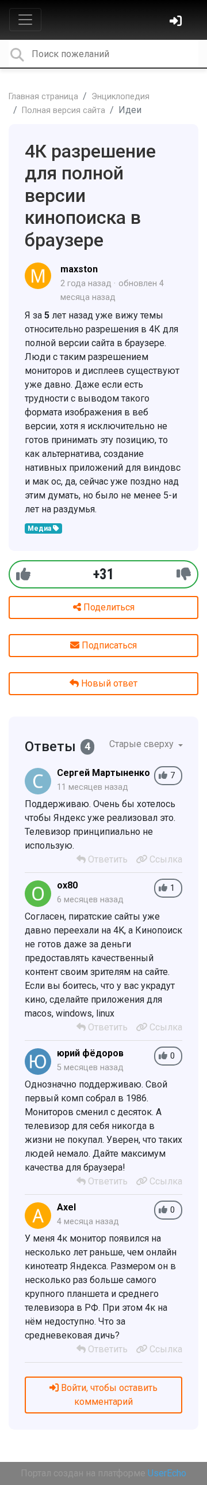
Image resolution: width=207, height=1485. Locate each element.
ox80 (67, 885)
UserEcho (167, 1473)
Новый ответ (108, 683)
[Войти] (177, 22)
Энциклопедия (120, 97)
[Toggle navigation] (25, 19)
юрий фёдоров (90, 1053)
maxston (79, 269)
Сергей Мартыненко (103, 772)
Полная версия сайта (63, 110)
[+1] (23, 574)
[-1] (184, 574)
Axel (66, 1207)
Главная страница (43, 97)
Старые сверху (142, 743)
